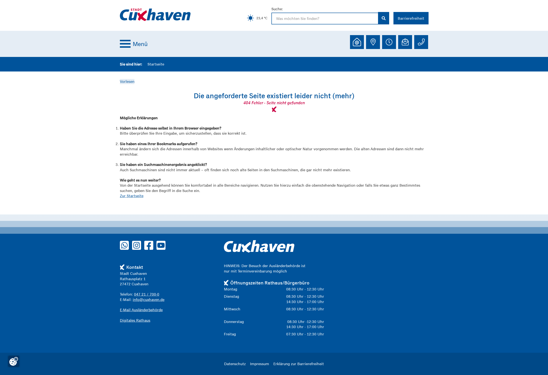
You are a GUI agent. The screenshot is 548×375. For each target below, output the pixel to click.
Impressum (259, 364)
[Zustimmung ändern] (14, 361)
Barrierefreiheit (411, 18)
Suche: (277, 9)
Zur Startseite (131, 195)
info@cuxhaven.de (148, 299)
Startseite (155, 64)
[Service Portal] (357, 42)
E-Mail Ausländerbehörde (141, 310)
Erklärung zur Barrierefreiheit (298, 364)
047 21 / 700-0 (146, 294)
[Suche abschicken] (383, 18)
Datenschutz (235, 364)
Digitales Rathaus (135, 320)
